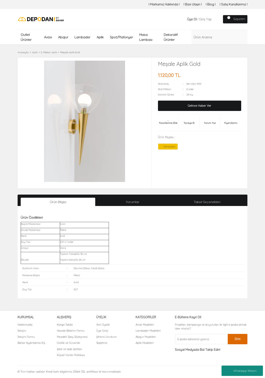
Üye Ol (192, 19)
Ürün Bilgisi (58, 202)
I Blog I (211, 4)
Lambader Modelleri (148, 330)
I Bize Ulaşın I (193, 4)
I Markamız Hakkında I (164, 4)
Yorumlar (132, 202)
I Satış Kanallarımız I (233, 4)
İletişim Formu (26, 336)
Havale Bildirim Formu (71, 330)
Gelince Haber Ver (199, 105)
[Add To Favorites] (168, 122)
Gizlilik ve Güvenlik (68, 342)
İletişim (22, 330)
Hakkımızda (25, 324)
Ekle (238, 339)
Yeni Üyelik (103, 324)
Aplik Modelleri (145, 342)
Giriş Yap (205, 19)
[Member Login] (183, 19)
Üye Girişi (102, 330)
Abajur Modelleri (146, 336)
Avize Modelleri (145, 324)
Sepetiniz (101, 342)
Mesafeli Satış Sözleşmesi (72, 336)
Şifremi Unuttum (106, 336)
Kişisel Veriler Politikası (71, 355)
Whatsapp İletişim (245, 371)
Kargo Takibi (65, 324)
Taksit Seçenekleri (207, 202)
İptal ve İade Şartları (69, 349)
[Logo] (41, 18)
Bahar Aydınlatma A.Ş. (31, 342)
